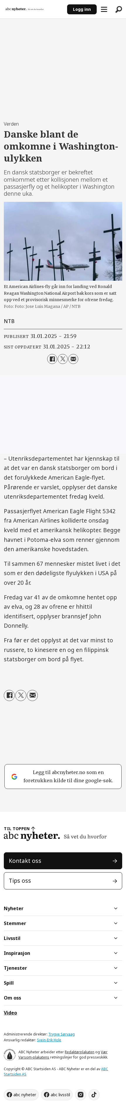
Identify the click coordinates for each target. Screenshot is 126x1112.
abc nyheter (24, 1094)
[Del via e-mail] (73, 359)
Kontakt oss (25, 861)
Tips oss (20, 880)
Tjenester (15, 968)
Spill (9, 983)
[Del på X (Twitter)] (63, 359)
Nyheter (13, 908)
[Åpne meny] (104, 9)
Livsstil (12, 938)
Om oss (12, 998)
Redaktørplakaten (79, 1051)
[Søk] (118, 9)
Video (10, 1012)
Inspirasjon (17, 953)
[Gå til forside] (34, 9)
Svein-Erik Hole (49, 1040)
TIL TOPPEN (17, 828)
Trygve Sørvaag (61, 1034)
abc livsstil (60, 1094)
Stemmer (15, 923)
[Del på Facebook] (52, 359)
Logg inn (82, 9)
